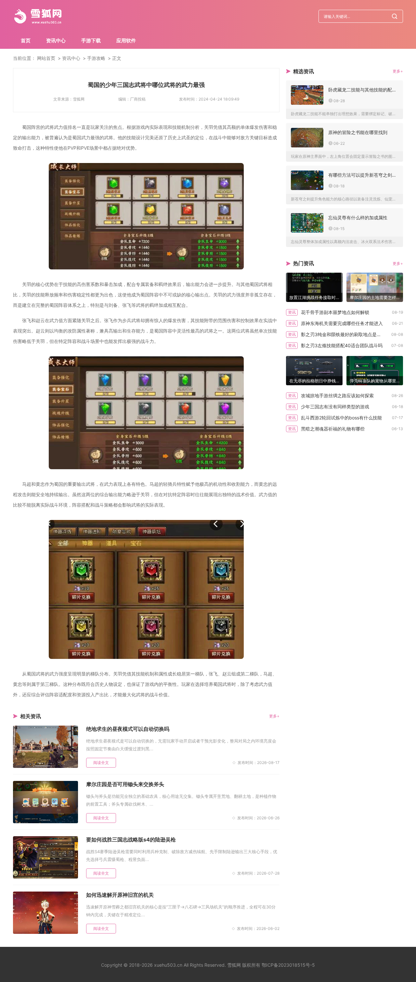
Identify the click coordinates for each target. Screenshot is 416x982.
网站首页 (46, 58)
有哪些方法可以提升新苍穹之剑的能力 (363, 175)
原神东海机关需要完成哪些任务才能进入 (342, 323)
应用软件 (126, 40)
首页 (26, 40)
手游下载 (91, 40)
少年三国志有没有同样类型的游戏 (335, 406)
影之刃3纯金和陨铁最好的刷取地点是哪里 (343, 334)
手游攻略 (96, 58)
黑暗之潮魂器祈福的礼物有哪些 (333, 428)
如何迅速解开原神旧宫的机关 (120, 895)
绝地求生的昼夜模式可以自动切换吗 (127, 729)
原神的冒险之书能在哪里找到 (357, 132)
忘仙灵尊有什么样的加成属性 (357, 217)
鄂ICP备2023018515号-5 (288, 965)
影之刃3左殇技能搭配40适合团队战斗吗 (342, 345)
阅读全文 (101, 762)
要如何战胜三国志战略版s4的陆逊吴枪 (131, 839)
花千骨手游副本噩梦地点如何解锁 (335, 312)
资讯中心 (56, 40)
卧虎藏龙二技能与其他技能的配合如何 (363, 89)
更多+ (274, 716)
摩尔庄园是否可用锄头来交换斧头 (125, 784)
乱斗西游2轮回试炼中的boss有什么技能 (341, 417)
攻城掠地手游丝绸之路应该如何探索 (337, 395)
